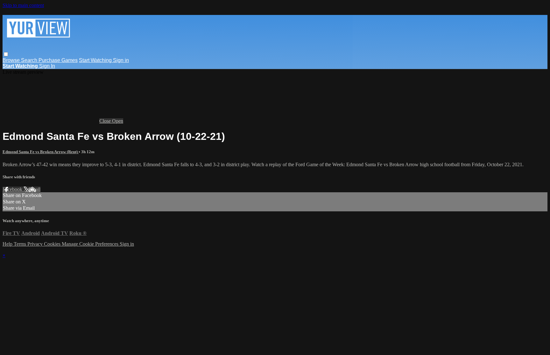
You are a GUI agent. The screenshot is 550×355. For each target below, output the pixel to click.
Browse (12, 60)
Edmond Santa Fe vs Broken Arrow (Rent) (41, 151)
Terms (20, 244)
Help (8, 244)
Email (34, 189)
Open (117, 121)
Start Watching (96, 60)
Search (30, 60)
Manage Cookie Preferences (91, 244)
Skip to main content (23, 5)
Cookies (53, 244)
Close (105, 121)
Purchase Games (58, 60)
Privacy (35, 244)
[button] (6, 54)
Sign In (47, 66)
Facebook (13, 189)
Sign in (121, 60)
